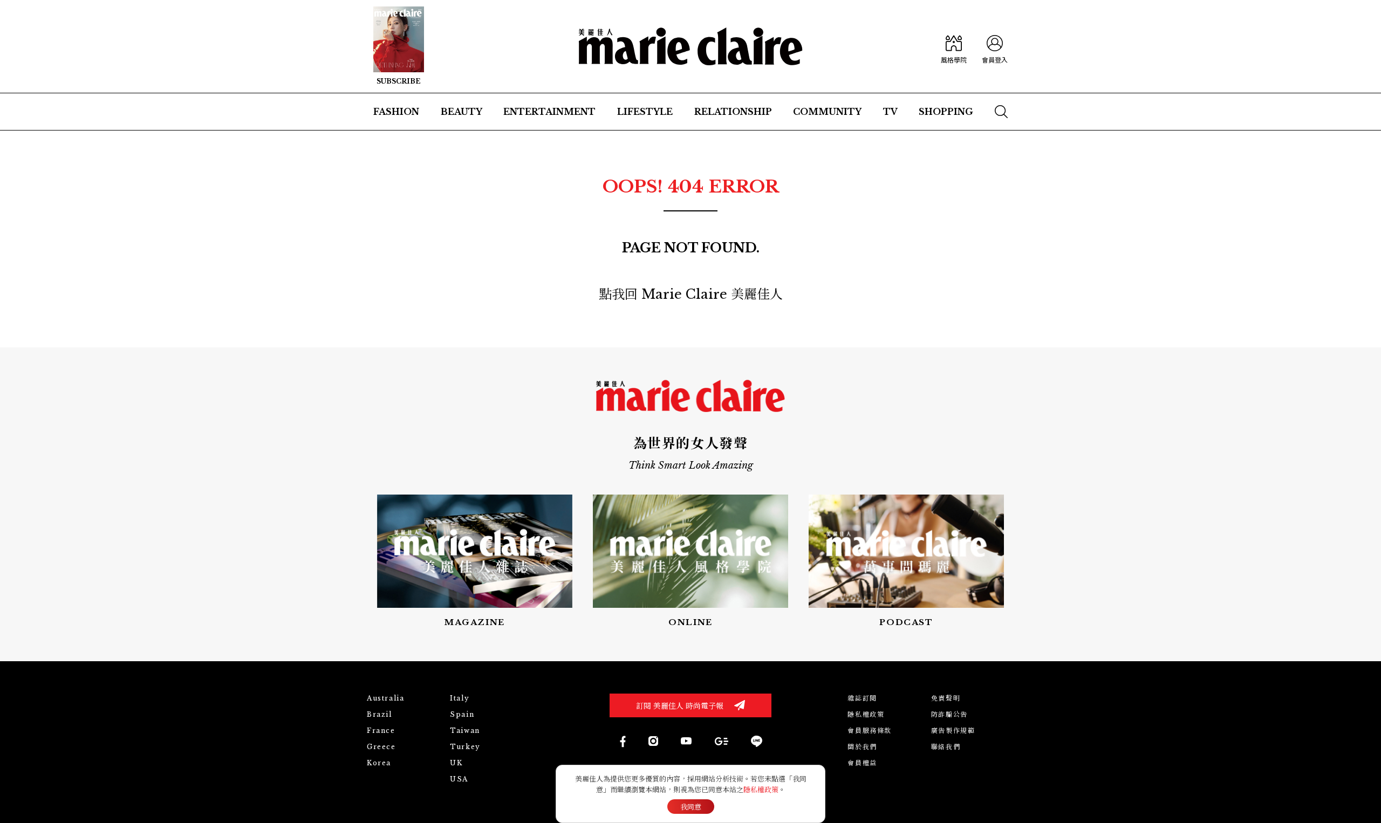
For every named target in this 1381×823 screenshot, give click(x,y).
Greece (381, 747)
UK (456, 763)
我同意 (690, 807)
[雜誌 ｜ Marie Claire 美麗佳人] (398, 46)
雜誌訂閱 (862, 698)
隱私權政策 (865, 714)
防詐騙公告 (949, 714)
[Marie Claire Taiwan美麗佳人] (686, 741)
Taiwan (465, 730)
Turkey (465, 747)
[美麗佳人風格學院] (954, 46)
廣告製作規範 (953, 730)
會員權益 (862, 763)
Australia (385, 698)
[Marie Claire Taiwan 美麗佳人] (653, 741)
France (381, 730)
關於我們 (862, 747)
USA (459, 779)
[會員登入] (995, 46)
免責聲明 (945, 698)
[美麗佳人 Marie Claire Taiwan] (622, 741)
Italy (459, 698)
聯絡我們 (945, 747)
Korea (379, 763)
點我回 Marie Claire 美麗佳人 (691, 294)
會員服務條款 (869, 730)
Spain (462, 714)
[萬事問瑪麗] (906, 562)
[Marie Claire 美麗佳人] (691, 46)
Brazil (379, 714)
